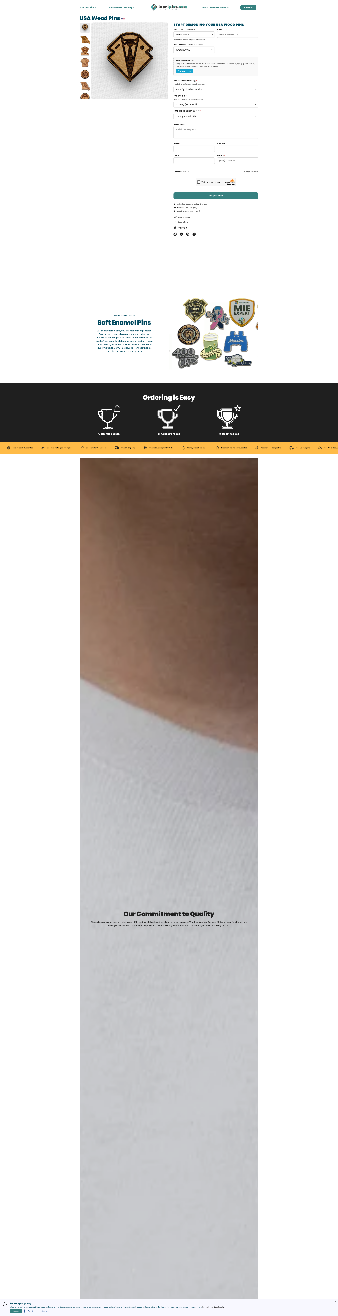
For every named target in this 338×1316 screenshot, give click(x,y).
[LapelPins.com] (169, 7)
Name (176, 144)
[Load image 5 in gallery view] (85, 74)
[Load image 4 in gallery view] (85, 63)
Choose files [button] (184, 71)
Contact (248, 7)
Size (184, 29)
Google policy (219, 1307)
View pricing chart (187, 29)
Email (176, 155)
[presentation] (129, 60)
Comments (179, 124)
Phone (220, 155)
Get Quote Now (216, 195)
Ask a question (184, 217)
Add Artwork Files (186, 61)
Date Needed (188, 44)
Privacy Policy (207, 1307)
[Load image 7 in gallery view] (85, 98)
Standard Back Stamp (186, 111)
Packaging (180, 96)
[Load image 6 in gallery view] (85, 86)
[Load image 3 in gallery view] (85, 51)
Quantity (222, 29)
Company (222, 144)
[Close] (335, 1302)
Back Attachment (184, 81)
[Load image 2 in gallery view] (85, 39)
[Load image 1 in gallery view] (85, 28)
